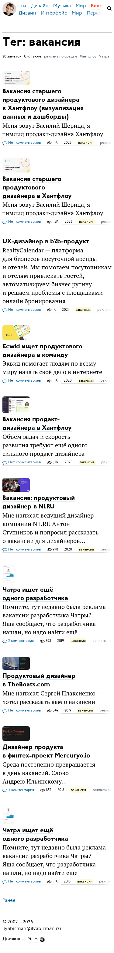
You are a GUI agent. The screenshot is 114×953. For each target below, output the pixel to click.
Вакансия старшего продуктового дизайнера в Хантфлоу (37, 187)
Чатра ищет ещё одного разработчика (35, 594)
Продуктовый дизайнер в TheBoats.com (38, 680)
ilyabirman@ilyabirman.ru (31, 928)
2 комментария (20, 640)
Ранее (9, 900)
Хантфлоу (88, 56)
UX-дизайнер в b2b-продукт (45, 241)
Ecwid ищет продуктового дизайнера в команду (42, 350)
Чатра (104, 56)
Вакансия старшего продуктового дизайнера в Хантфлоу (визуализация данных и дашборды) (43, 104)
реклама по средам (60, 56)
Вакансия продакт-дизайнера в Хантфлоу (37, 423)
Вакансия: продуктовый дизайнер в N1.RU (38, 502)
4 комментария (20, 789)
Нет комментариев (24, 142)
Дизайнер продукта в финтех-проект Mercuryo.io (46, 751)
